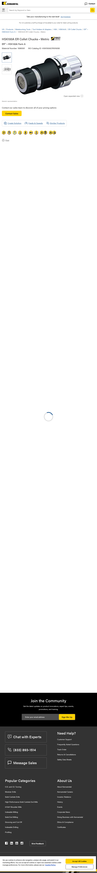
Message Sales (25, 762)
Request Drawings (10, 354)
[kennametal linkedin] (11, 843)
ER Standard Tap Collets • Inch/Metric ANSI (33, 487)
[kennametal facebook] (6, 843)
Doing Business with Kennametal (70, 817)
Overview (11, 145)
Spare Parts (12, 160)
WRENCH (26, 669)
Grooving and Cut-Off (13, 822)
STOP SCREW (28, 612)
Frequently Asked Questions (68, 744)
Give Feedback (38, 843)
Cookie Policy (50, 865)
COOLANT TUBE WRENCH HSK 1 (37, 658)
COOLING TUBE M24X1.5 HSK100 (37, 642)
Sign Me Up (67, 717)
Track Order (61, 749)
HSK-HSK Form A (30, 397)
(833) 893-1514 (24, 749)
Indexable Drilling (11, 827)
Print (7, 140)
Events (59, 807)
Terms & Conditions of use (63, 334)
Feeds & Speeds (35, 123)
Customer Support (64, 739)
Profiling (8, 832)
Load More (48, 593)
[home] (9, 4)
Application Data (14, 148)
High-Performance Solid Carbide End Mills (21, 802)
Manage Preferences (79, 867)
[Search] (92, 10)
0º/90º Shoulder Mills (13, 807)
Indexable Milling (11, 812)
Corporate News (63, 812)
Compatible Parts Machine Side (20, 154)
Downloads (12, 151)
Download (85, 333)
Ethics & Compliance (65, 822)
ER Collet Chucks (75, 29)
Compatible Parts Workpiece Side (21, 157)
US (3, 29)
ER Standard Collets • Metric (35, 548)
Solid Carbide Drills (12, 797)
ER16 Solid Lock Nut (31, 681)
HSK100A (62, 29)
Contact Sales (11, 113)
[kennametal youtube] (16, 843)
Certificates (61, 827)
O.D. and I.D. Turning (13, 786)
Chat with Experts (27, 736)
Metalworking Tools (22, 29)
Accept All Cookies (79, 861)
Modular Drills (10, 792)
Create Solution (55, 311)
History (60, 802)
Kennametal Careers (65, 792)
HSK (55, 29)
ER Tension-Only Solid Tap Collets (37, 441)
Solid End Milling (11, 817)
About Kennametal (64, 786)
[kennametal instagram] (22, 843)
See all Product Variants (81, 268)
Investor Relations (64, 797)
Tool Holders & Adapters (42, 29)
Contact (92, 3)
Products (9, 29)
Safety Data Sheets (64, 759)
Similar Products (57, 123)
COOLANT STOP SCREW (33, 627)
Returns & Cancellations (66, 754)
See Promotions (65, 17)
